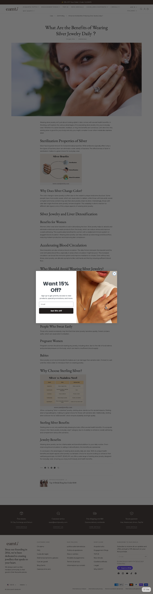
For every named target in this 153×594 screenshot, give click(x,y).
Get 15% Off (56, 310)
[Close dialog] (114, 273)
